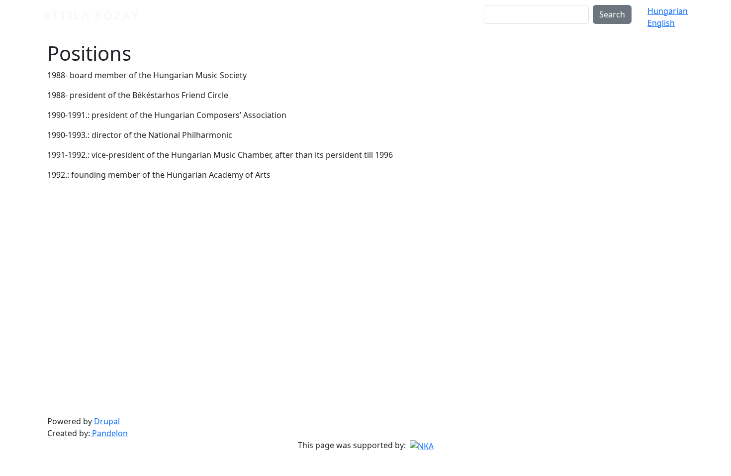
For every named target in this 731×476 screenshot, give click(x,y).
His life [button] (330, 20)
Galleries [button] (420, 20)
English (661, 22)
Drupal (107, 421)
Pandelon (109, 433)
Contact (465, 20)
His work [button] (373, 20)
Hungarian (667, 10)
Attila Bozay (91, 15)
